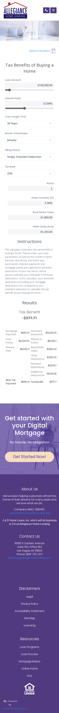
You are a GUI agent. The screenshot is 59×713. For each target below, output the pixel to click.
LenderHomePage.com (14, 708)
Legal (29, 596)
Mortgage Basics (29, 661)
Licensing (29, 625)
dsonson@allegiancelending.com (29, 558)
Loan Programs (29, 647)
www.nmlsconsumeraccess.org (29, 513)
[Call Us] (46, 10)
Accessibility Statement (29, 611)
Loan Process (29, 654)
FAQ (29, 676)
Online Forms (29, 668)
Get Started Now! (29, 456)
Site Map (29, 618)
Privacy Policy (29, 604)
